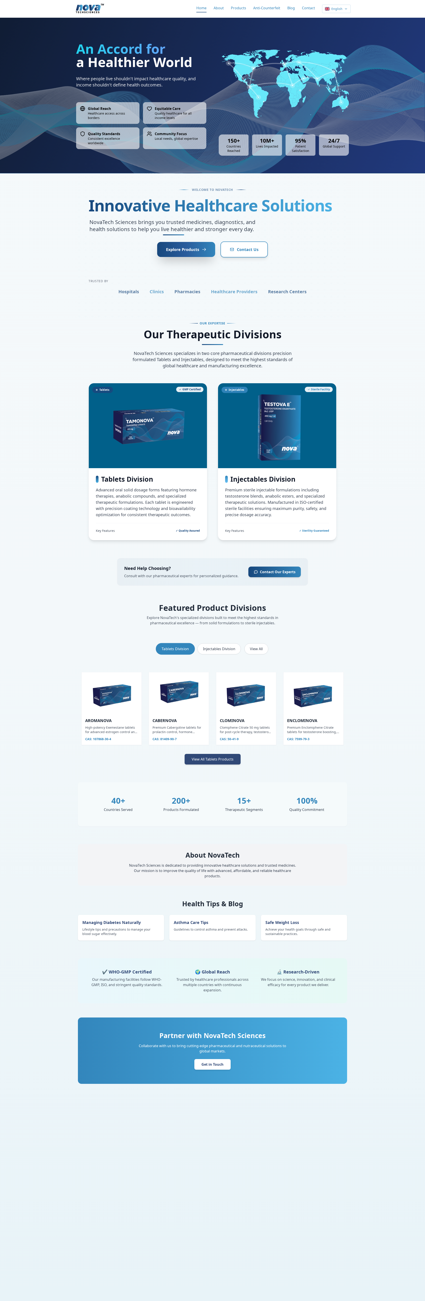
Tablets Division (175, 648)
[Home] (89, 9)
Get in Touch (212, 1064)
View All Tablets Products (213, 759)
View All (256, 648)
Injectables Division (219, 648)
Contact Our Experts (278, 571)
